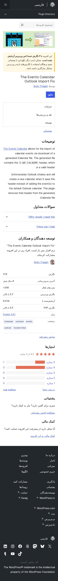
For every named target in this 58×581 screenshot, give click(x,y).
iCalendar (8, 321)
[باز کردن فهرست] (5, 4)
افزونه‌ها (23, 465)
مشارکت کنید (20, 481)
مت (51, 513)
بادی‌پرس (48, 524)
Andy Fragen (40, 86)
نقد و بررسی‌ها (44, 114)
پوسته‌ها (23, 460)
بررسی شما (49, 389)
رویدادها (23, 487)
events (29, 321)
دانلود (50, 94)
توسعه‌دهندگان (47, 492)
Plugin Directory (47, 14)
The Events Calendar (15, 148)
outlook (7, 328)
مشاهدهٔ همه (9, 389)
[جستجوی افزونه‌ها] (22, 25)
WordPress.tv (46, 498)
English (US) (9, 314)
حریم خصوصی (47, 471)
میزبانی (51, 465)
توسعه (48, 122)
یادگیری (51, 481)
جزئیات (48, 106)
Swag (23, 498)
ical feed (20, 321)
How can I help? (45, 226)
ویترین (24, 455)
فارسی (44, 538)
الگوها (24, 471)
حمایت (23, 492)
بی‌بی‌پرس (48, 519)
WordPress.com (44, 508)
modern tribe (20, 328)
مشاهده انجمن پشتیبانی (43, 412)
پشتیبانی (47, 130)
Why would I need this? (41, 216)
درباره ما (50, 455)
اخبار (52, 460)
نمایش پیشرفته (47, 336)
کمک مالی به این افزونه (42, 435)
